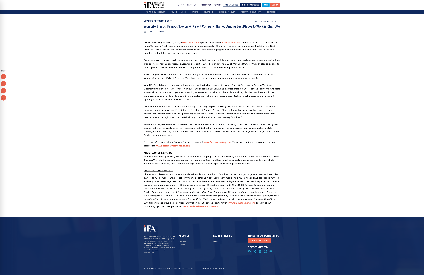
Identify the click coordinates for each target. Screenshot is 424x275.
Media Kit (217, 5)
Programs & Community (251, 12)
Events (195, 12)
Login (215, 241)
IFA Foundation (193, 5)
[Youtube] (271, 251)
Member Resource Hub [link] (250, 5)
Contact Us (183, 241)
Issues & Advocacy (227, 12)
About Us (181, 5)
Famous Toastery (156, 32)
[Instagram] (265, 251)
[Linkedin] (260, 251)
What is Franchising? (155, 12)
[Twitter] (255, 251)
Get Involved (206, 5)
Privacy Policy (218, 268)
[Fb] (249, 251)
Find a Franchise (259, 241)
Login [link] (265, 5)
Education (208, 12)
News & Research (178, 12)
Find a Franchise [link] (231, 5)
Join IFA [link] (275, 5)
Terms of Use (206, 268)
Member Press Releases (158, 21)
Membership (272, 12)
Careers (182, 244)
